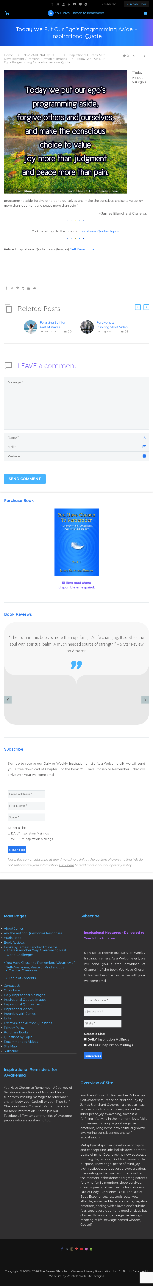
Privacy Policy (14, 1028)
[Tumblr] (23, 288)
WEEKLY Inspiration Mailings (31, 839)
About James (14, 928)
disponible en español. (76, 587)
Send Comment (25, 479)
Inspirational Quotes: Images (25, 999)
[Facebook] (52, 4)
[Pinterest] (69, 4)
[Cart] (7, 13)
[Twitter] (58, 4)
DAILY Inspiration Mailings (29, 833)
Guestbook (12, 990)
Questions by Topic (18, 1037)
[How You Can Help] (80, 4)
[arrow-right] (145, 700)
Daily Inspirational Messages (24, 995)
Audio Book (12, 938)
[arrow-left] (8, 700)
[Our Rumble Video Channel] (86, 4)
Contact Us (12, 985)
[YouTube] (74, 4)
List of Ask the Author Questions (28, 1023)
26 (126, 331)
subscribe (110, 4)
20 (70, 331)
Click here (66, 865)
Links (7, 1018)
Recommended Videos (21, 1042)
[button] (138, 307)
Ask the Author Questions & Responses (33, 933)
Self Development (84, 249)
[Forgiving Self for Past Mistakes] (32, 327)
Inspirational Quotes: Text (23, 1004)
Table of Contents (22, 978)
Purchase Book (136, 4)
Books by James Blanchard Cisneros (30, 947)
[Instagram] (63, 4)
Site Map (10, 1046)
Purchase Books (16, 1032)
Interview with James (19, 1013)
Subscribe (11, 1051)
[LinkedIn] (28, 288)
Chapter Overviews (23, 970)
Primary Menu (145, 13)
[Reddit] (34, 288)
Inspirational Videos (18, 1009)
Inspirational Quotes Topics (99, 231)
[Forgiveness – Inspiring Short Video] (88, 327)
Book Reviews (14, 942)
